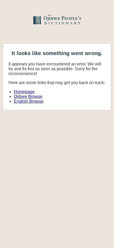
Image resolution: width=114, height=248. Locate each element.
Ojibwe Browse (28, 96)
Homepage (24, 91)
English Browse (28, 101)
